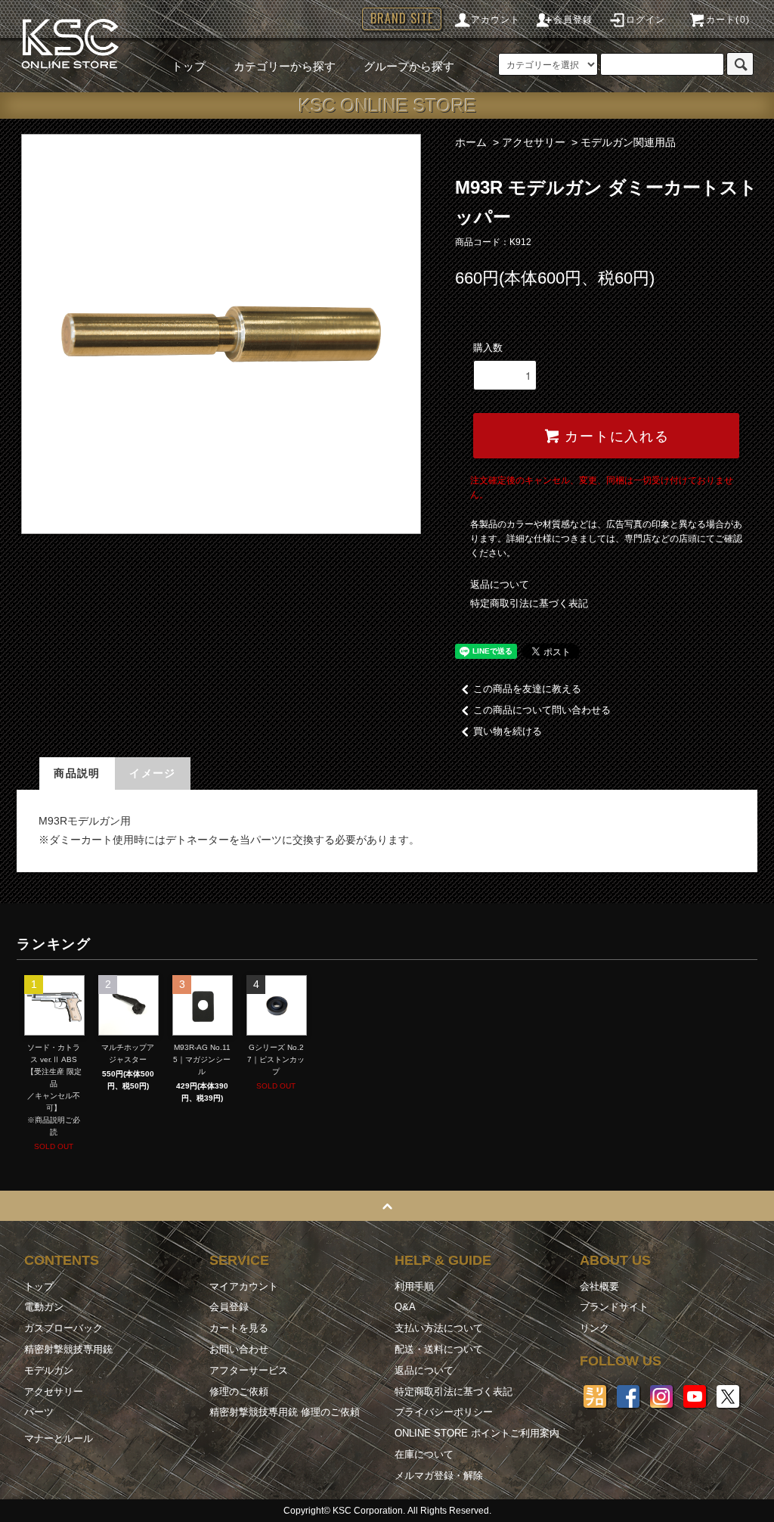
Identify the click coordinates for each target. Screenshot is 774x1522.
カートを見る (238, 1328)
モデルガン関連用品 (628, 142)
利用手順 (414, 1286)
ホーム (471, 142)
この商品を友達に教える (527, 688)
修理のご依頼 (238, 1391)
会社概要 (599, 1286)
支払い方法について (439, 1328)
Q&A (405, 1306)
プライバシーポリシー (444, 1412)
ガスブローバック (63, 1328)
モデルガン (48, 1370)
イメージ (152, 773)
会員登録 (573, 19)
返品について (499, 584)
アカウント (496, 19)
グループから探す (409, 66)
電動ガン (43, 1306)
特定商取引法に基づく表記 (529, 603)
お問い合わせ (238, 1349)
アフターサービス (248, 1370)
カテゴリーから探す (285, 66)
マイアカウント (243, 1286)
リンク (594, 1328)
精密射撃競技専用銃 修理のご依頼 (284, 1412)
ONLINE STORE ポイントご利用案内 (477, 1433)
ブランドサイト (614, 1306)
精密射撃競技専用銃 (68, 1349)
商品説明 (77, 773)
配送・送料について (439, 1349)
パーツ (39, 1412)
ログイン (646, 19)
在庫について (424, 1454)
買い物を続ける (507, 731)
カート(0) (728, 19)
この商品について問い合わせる (542, 710)
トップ (189, 66)
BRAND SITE (401, 18)
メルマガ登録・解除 (439, 1475)
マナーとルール (58, 1438)
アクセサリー (533, 142)
